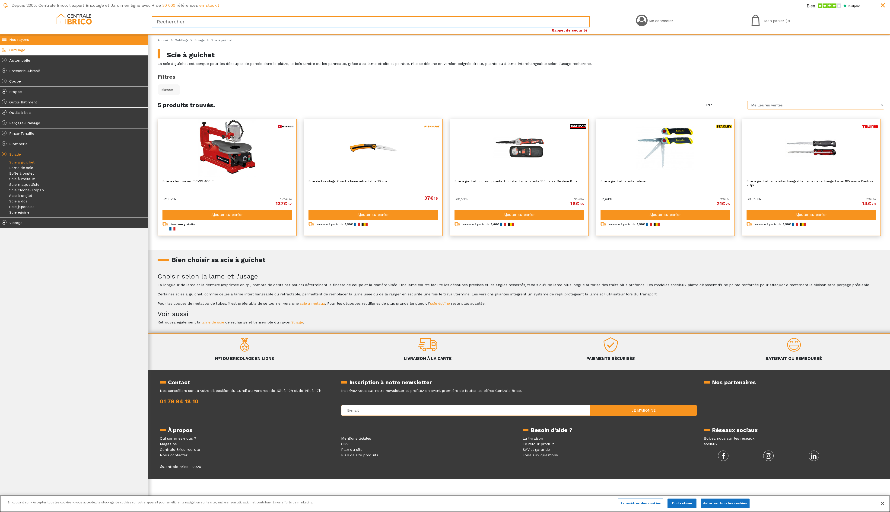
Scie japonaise (22, 207)
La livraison (533, 438)
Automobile (16, 60)
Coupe (12, 80)
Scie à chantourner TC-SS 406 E (188, 181)
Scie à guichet (22, 162)
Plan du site (351, 449)
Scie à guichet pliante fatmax (624, 181)
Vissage (13, 222)
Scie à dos (18, 201)
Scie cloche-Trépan (26, 190)
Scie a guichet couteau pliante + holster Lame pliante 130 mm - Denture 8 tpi (516, 181)
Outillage (17, 50)
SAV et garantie (536, 449)
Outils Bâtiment (20, 101)
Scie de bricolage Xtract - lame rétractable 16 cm (347, 181)
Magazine (168, 444)
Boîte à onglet (21, 173)
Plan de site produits (359, 455)
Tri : (708, 105)
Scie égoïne (19, 212)
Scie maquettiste (24, 184)
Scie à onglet (20, 195)
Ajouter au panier (227, 214)
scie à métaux (312, 303)
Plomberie (15, 143)
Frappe (12, 91)
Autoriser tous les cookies (725, 503)
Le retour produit (538, 444)
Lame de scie (21, 168)
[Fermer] (882, 503)
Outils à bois (17, 112)
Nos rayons (19, 39)
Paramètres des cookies (640, 503)
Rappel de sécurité (570, 30)
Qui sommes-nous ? (178, 438)
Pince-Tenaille (19, 133)
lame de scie (212, 322)
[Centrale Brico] (74, 19)
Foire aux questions (540, 455)
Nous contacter (174, 455)
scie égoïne (440, 303)
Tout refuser (682, 503)
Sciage (11, 154)
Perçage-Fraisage (21, 122)
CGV (345, 444)
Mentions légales (356, 438)
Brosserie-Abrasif (21, 70)
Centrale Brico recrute (180, 449)
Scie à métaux (22, 179)
